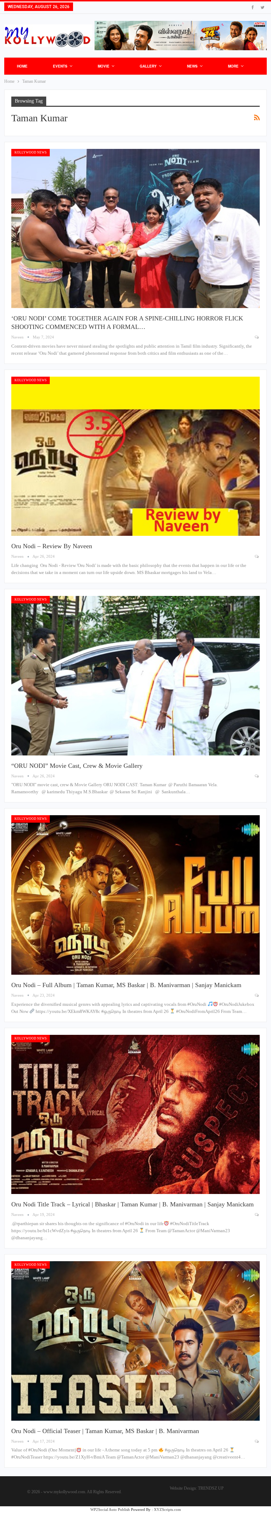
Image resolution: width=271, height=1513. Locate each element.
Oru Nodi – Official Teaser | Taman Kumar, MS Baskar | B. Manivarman (105, 1430)
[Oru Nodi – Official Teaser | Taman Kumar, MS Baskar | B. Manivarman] (135, 1341)
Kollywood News (30, 152)
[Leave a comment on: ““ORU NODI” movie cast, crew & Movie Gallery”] (257, 776)
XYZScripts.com (167, 1509)
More (233, 66)
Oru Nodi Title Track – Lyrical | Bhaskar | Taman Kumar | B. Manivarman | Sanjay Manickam (132, 1204)
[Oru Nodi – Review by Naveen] (135, 456)
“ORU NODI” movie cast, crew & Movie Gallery (77, 765)
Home (22, 66)
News (192, 66)
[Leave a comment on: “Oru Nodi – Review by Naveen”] (257, 556)
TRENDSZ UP (211, 1488)
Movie (103, 66)
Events (60, 66)
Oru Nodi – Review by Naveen (51, 546)
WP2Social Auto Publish (110, 1509)
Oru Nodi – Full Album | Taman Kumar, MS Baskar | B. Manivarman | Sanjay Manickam (126, 985)
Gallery (148, 66)
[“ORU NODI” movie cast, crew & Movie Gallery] (135, 675)
